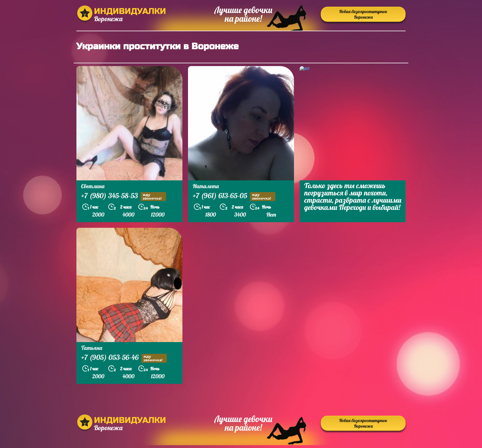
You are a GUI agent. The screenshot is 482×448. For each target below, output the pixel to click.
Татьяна (91, 347)
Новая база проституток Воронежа (363, 14)
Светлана (92, 186)
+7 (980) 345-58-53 (121, 196)
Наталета (206, 186)
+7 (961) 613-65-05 (232, 196)
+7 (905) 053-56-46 (122, 357)
